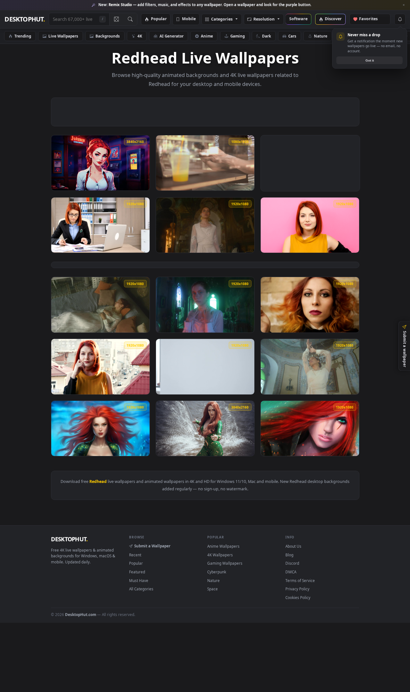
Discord (292, 563)
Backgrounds (107, 35)
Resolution (264, 19)
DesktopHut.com (80, 614)
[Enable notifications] (399, 19)
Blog (289, 554)
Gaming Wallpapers (224, 563)
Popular (159, 19)
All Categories (141, 588)
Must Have (138, 580)
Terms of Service (300, 580)
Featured (137, 571)
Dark (266, 35)
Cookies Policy (297, 597)
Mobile (189, 19)
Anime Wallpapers (223, 546)
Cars (292, 35)
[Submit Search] (130, 19)
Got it (369, 60)
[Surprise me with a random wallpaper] (116, 19)
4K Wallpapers (220, 554)
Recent (135, 554)
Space (212, 588)
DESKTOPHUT (69, 539)
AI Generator (172, 35)
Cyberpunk (216, 571)
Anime (207, 35)
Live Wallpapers (63, 35)
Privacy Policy (297, 588)
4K (139, 35)
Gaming (237, 35)
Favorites (371, 19)
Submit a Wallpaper (152, 545)
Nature (320, 35)
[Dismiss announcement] (403, 5)
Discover (333, 19)
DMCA (290, 571)
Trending (22, 35)
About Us (293, 546)
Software (298, 19)
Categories (222, 19)
